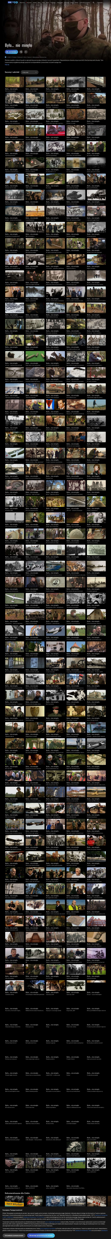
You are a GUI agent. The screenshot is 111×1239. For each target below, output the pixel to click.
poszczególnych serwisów (52, 1222)
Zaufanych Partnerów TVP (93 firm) (33, 1217)
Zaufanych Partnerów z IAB (83, 1230)
